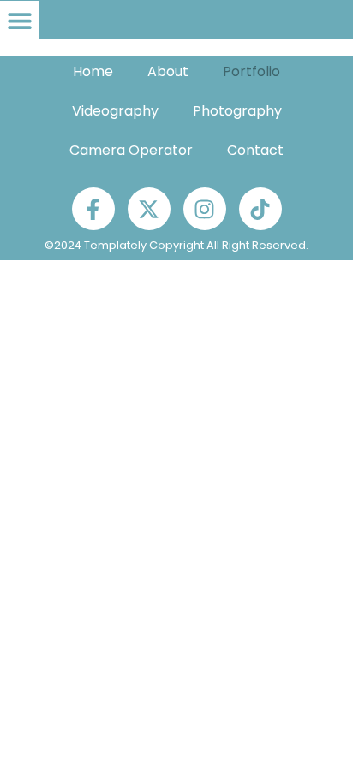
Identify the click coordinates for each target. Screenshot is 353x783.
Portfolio (251, 71)
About (167, 71)
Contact (255, 150)
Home (93, 71)
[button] (19, 20)
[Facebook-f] (93, 208)
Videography (115, 111)
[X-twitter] (149, 208)
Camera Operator (131, 150)
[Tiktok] (260, 208)
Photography (237, 111)
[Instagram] (204, 208)
